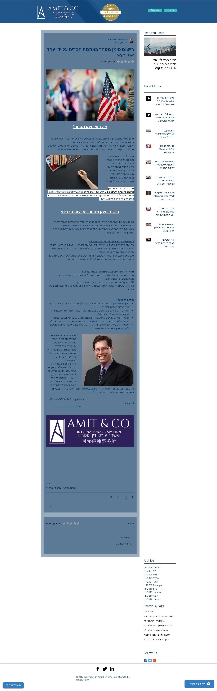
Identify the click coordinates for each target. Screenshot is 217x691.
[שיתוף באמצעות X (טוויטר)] (125, 497)
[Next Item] (148, 46)
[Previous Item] (171, 46)
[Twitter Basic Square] (150, 660)
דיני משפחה (149, 620)
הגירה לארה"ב (150, 625)
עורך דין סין (149, 639)
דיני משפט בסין (165, 625)
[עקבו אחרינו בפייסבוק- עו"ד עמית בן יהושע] (98, 669)
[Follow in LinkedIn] (112, 669)
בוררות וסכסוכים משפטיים (161, 616)
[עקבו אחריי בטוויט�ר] (105, 669)
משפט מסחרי (70, 487)
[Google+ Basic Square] (154, 660)
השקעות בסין (162, 630)
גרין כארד (160, 620)
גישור (146, 616)
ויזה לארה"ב (149, 630)
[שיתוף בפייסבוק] (132, 497)
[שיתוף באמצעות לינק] (110, 497)
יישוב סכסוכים (164, 634)
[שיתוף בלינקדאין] (118, 497)
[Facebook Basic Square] (145, 660)
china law (148, 611)
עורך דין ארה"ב (53, 487)
